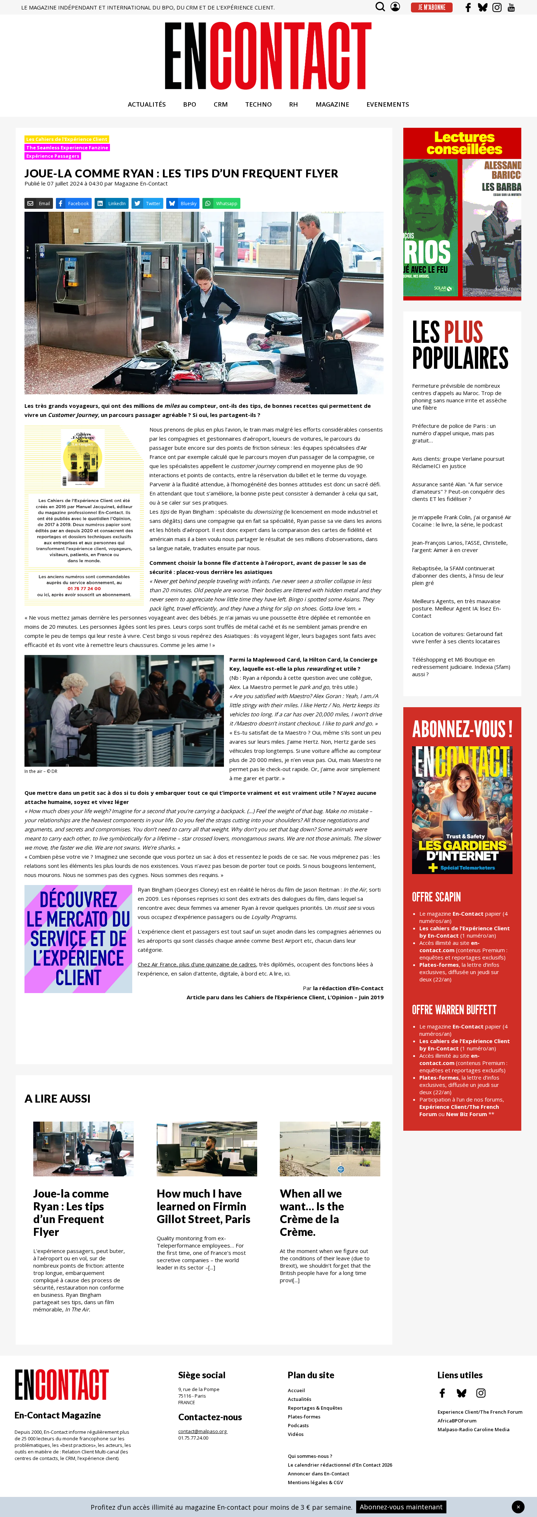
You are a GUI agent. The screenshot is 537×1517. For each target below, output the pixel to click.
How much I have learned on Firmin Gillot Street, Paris (204, 1206)
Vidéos (296, 1434)
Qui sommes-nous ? (310, 1456)
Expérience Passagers (52, 156)
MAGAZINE (332, 104)
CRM (221, 104)
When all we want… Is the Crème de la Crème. (312, 1212)
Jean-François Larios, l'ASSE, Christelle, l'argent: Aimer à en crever (460, 546)
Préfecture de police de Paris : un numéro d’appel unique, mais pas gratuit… (454, 433)
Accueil (296, 1390)
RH (293, 104)
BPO (189, 104)
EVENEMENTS (387, 104)
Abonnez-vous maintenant (401, 1506)
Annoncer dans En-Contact (318, 1473)
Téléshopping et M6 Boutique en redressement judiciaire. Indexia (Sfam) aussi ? (461, 667)
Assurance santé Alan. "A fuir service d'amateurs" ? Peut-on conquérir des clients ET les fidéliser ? (458, 491)
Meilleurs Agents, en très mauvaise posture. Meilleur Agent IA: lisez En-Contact (456, 608)
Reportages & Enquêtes (315, 1408)
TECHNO (258, 104)
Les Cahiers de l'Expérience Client (66, 139)
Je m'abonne (432, 7)
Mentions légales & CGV (315, 1482)
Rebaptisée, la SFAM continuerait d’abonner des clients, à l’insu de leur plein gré (458, 575)
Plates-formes (304, 1416)
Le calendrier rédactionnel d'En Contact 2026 (340, 1465)
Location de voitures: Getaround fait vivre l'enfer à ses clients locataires (457, 637)
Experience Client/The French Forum (480, 1412)
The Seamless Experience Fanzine (67, 147)
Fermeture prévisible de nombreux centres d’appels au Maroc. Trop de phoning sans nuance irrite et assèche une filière (459, 396)
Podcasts (298, 1425)
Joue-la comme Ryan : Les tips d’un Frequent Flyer (71, 1212)
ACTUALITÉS (147, 104)
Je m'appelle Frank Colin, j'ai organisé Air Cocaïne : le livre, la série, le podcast (461, 520)
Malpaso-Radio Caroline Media (474, 1429)
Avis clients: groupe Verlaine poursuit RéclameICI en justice (458, 462)
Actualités (299, 1399)
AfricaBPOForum (457, 1420)
